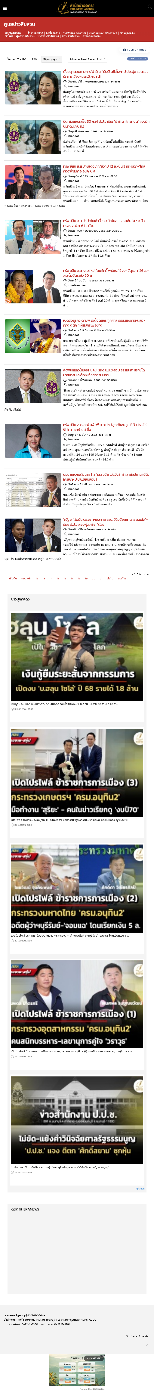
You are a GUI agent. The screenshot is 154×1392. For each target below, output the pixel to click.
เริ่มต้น (13, 578)
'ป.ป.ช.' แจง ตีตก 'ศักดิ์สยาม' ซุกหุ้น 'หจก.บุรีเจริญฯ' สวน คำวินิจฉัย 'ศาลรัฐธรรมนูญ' (60, 1167)
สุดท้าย (122, 578)
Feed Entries (136, 50)
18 (79, 578)
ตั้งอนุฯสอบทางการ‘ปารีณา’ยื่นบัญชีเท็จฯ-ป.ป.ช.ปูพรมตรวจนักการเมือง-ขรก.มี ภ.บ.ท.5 (105, 74)
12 (37, 578)
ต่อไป (110, 578)
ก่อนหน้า (26, 578)
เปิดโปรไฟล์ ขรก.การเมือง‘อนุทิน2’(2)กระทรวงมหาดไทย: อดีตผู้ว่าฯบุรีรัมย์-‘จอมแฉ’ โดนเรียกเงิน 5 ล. (70, 936)
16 (65, 578)
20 (93, 578)
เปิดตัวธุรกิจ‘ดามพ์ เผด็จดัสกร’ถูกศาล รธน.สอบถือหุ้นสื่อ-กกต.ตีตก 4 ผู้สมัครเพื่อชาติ (104, 323)
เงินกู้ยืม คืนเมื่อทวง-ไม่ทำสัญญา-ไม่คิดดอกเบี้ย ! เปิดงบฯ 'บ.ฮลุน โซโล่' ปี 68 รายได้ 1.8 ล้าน (64, 704)
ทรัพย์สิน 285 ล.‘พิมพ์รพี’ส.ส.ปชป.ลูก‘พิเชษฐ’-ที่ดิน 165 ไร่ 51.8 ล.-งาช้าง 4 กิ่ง (104, 427)
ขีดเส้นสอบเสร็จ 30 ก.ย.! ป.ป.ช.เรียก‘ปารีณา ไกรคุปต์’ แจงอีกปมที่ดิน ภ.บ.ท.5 (106, 124)
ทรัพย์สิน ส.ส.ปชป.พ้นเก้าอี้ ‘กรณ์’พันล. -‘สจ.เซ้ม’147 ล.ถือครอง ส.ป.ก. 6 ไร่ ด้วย (104, 223)
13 (44, 578)
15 (58, 578)
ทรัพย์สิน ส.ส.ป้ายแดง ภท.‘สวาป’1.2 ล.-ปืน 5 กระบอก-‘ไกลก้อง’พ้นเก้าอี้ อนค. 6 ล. (104, 168)
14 (51, 578)
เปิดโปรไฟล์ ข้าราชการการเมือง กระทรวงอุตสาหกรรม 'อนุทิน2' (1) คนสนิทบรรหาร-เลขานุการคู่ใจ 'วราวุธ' (71, 1051)
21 (101, 578)
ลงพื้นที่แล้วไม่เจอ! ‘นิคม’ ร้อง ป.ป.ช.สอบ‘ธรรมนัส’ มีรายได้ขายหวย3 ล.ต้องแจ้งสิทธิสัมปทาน (104, 372)
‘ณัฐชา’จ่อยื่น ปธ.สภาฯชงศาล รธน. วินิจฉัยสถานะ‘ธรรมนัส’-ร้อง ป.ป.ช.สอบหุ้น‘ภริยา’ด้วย (105, 522)
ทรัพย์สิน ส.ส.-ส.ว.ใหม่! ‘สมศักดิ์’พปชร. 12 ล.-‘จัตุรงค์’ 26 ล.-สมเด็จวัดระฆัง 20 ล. (106, 273)
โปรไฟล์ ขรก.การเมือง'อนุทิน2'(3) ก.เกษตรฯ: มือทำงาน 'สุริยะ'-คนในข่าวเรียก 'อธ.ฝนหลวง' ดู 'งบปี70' (69, 820)
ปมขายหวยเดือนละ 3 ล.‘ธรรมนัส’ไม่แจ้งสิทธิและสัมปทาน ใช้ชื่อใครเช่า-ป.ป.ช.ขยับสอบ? (106, 477)
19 (86, 578)
